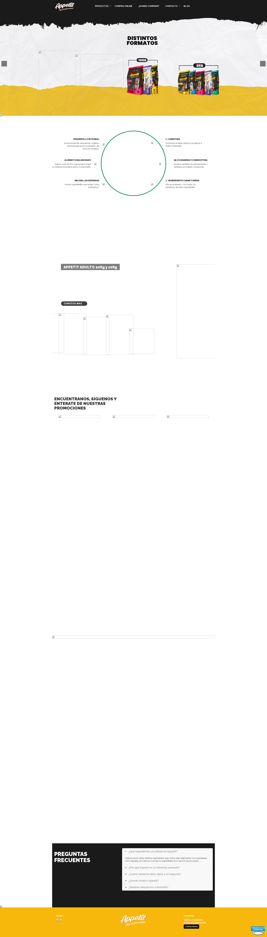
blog (187, 6)
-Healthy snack (105, 37)
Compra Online (123, 6)
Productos (102, 6)
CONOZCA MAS (73, 303)
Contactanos (191, 926)
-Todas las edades (107, 47)
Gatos (100, 42)
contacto (171, 6)
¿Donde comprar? (148, 6)
